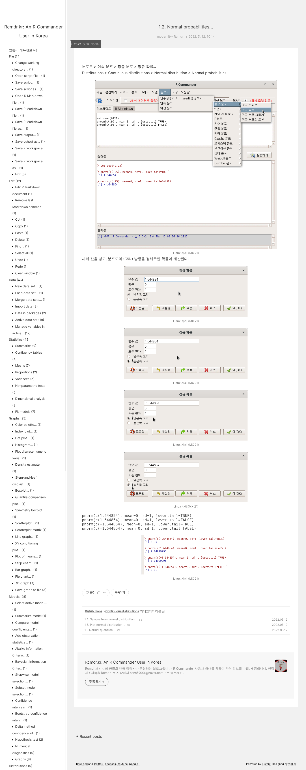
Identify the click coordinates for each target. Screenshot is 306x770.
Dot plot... (24, 438)
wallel (292, 764)
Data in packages (30, 313)
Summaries (25, 346)
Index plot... (25, 431)
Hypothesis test (28, 739)
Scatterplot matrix (30, 530)
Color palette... (27, 424)
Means (22, 365)
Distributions (20, 766)
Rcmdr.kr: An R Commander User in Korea (123, 662)
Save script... (26, 82)
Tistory (266, 764)
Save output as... (29, 141)
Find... (21, 246)
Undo (21, 260)
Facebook (109, 764)
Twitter (98, 764)
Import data (26, 306)
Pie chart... (25, 576)
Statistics (19, 339)
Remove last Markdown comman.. (27, 206)
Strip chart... (26, 563)
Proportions (25, 372)
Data (16, 280)
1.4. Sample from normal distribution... (110, 619)
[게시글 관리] (104, 592)
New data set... (28, 286)
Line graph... (26, 536)
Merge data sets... (30, 299)
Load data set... (28, 293)
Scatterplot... (26, 523)
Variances (24, 379)
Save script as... (28, 89)
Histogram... (26, 445)
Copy (21, 226)
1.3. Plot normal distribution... (104, 624)
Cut (19, 219)
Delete (21, 239)
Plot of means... (28, 556)
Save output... (27, 135)
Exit (20, 174)
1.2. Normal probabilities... (186, 27)
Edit (15, 181)
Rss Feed (82, 764)
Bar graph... (25, 570)
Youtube (122, 764)
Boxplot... (24, 490)
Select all (23, 253)
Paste (21, 233)
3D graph (24, 583)
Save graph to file (30, 590)
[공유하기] (99, 592)
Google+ (134, 764)
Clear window (27, 273)
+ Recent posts (89, 736)
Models (17, 596)
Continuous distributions (122, 611)
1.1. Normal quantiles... (99, 630)
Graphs (17, 418)
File (15, 56)
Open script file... (29, 75)
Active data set (29, 320)
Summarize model (30, 616)
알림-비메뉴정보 (23, 50)
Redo (21, 266)
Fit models (24, 411)
